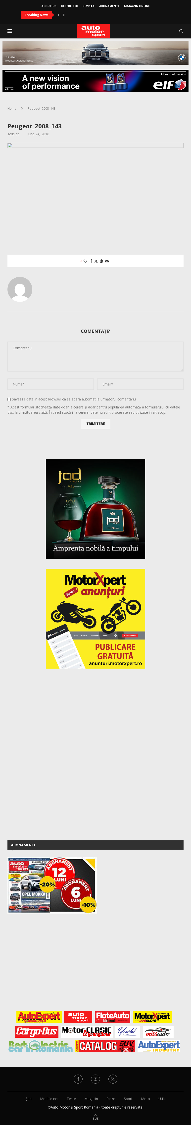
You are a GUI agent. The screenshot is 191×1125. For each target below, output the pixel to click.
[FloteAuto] (112, 1017)
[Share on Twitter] (96, 261)
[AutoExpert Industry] (159, 1046)
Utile (162, 1098)
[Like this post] (85, 261)
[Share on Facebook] (91, 261)
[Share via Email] (107, 261)
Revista (89, 6)
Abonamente (109, 6)
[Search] (181, 31)
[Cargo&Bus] (36, 1032)
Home (11, 108)
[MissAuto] (158, 1032)
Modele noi (49, 1098)
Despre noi (69, 6)
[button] (58, 15)
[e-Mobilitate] (40, 1046)
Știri (29, 1098)
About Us (49, 6)
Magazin (91, 1098)
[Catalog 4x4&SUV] (105, 1046)
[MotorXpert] (152, 1017)
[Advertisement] (44, 753)
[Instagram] (95, 1079)
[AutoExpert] (39, 1017)
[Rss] (112, 1079)
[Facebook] (78, 1079)
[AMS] (78, 1017)
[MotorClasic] (87, 1032)
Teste (71, 1098)
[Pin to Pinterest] (101, 261)
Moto (145, 1098)
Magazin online (137, 6)
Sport (128, 1098)
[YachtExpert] (127, 1032)
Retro (110, 1098)
